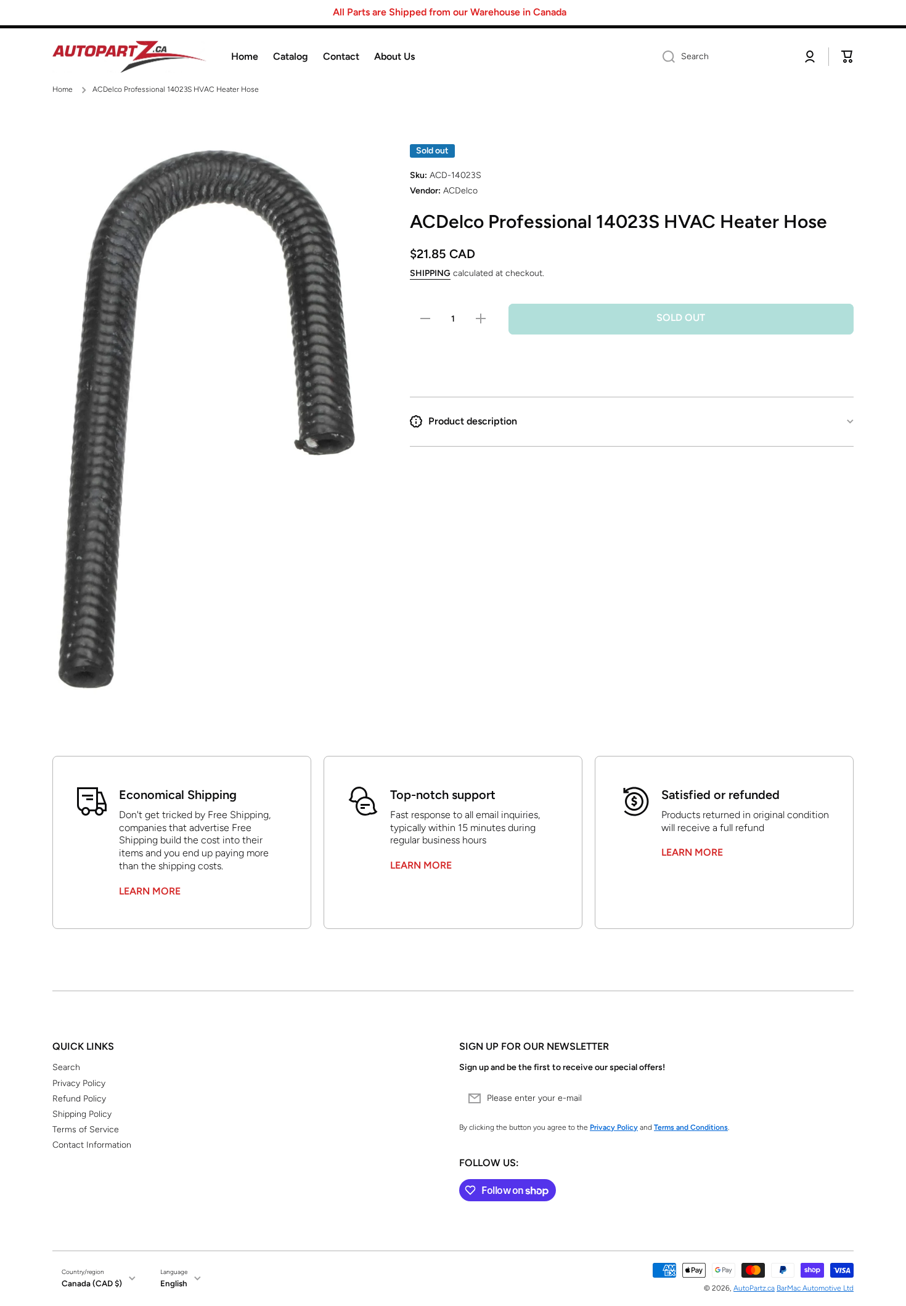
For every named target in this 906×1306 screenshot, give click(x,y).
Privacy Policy (78, 1083)
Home (62, 89)
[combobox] (722, 56)
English (173, 1283)
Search (66, 1067)
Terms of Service (85, 1129)
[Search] (664, 56)
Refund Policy (79, 1098)
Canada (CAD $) (92, 1283)
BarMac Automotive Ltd (815, 1288)
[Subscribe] (838, 1098)
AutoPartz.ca (754, 1288)
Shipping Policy (82, 1114)
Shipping (430, 273)
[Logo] (129, 57)
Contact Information (91, 1145)
